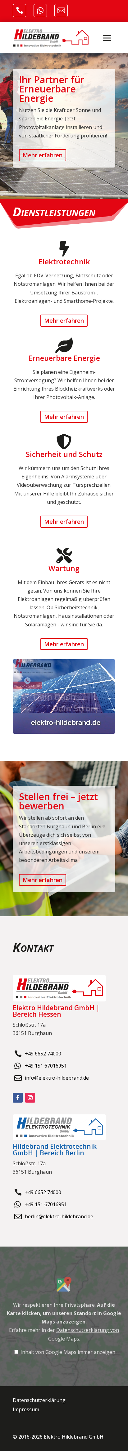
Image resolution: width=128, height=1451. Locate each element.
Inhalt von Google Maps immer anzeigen (68, 1352)
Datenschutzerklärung (39, 1401)
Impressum (26, 1410)
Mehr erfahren (42, 155)
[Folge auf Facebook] (18, 1098)
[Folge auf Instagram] (30, 1098)
